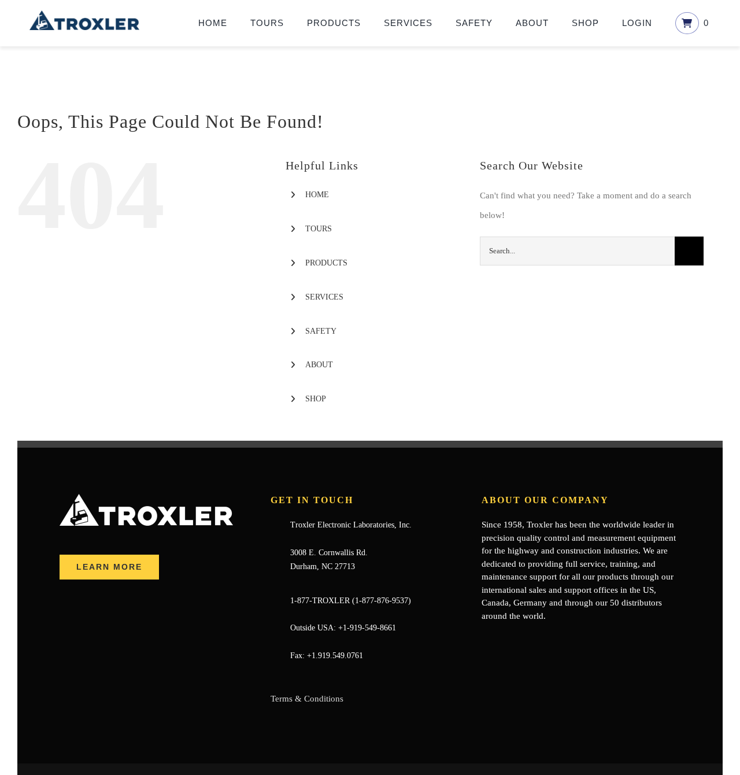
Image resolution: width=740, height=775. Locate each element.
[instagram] (540, 638)
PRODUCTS (326, 263)
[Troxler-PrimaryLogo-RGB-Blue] (84, 14)
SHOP (315, 398)
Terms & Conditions (307, 698)
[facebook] (485, 638)
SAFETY (320, 331)
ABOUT (319, 364)
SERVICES (324, 297)
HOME (317, 194)
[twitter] (503, 638)
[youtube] (522, 638)
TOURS (318, 228)
